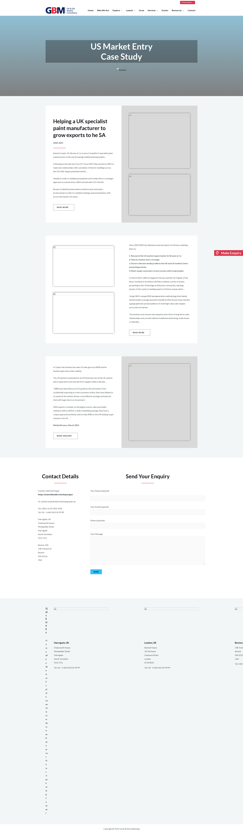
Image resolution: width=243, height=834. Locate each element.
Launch (129, 10)
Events (165, 10)
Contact (191, 10)
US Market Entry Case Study (122, 51)
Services (152, 10)
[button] (63, 207)
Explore (116, 10)
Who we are (103, 10)
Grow (141, 10)
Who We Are (47, 666)
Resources (177, 10)
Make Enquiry (230, 253)
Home (91, 10)
